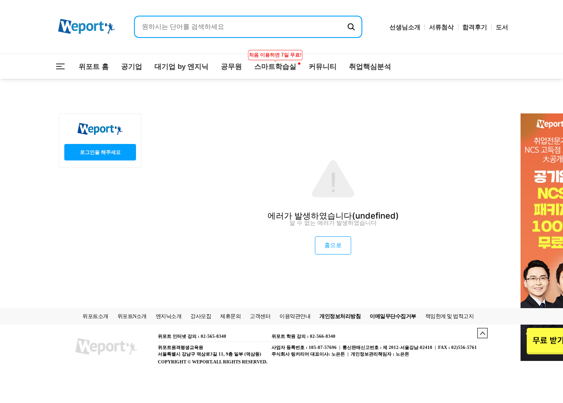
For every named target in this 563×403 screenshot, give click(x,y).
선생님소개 (404, 27)
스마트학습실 (275, 62)
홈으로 (333, 245)
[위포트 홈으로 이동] (86, 27)
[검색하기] (351, 27)
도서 (502, 27)
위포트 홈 (94, 67)
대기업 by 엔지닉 (182, 67)
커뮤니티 (323, 67)
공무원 (231, 67)
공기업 (131, 67)
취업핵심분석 (370, 67)
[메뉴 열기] (60, 66)
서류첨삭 (441, 27)
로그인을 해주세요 (100, 152)
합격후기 (474, 27)
